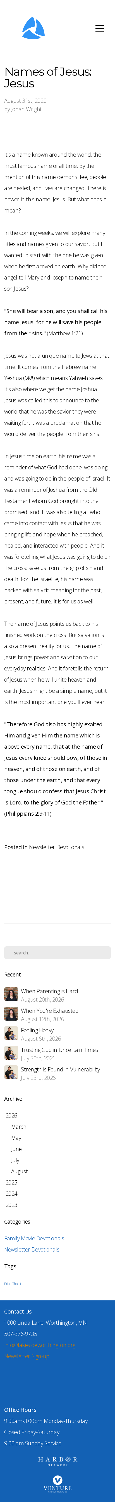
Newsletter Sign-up (26, 1356)
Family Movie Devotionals (34, 1238)
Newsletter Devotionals (56, 847)
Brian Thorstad (14, 1283)
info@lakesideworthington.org (39, 1345)
